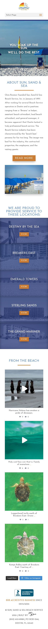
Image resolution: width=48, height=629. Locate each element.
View (24, 234)
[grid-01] (24, 193)
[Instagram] (40, 405)
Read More (24, 158)
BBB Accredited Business (20, 600)
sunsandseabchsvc (23, 372)
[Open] (24, 388)
